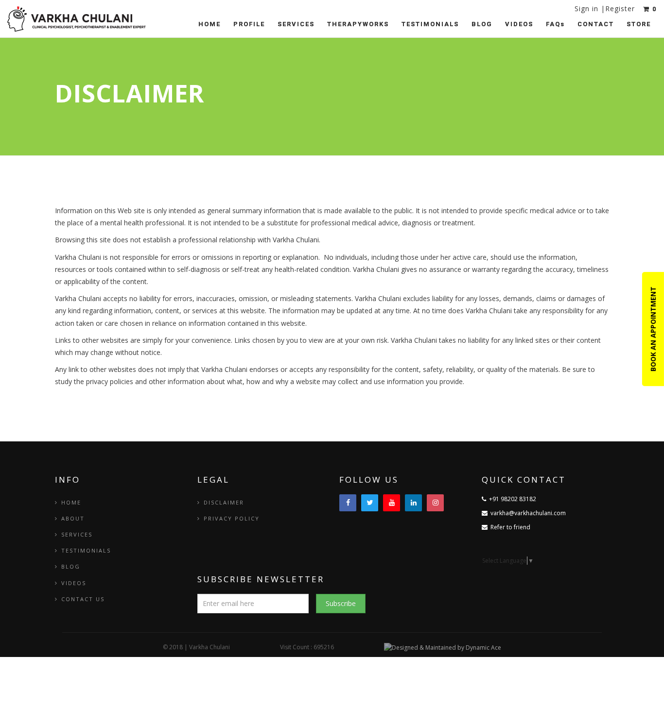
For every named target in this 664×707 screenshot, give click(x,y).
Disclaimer (224, 502)
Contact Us (83, 599)
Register (620, 8)
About (73, 518)
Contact (595, 24)
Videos (519, 24)
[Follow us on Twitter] (369, 502)
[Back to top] (635, 678)
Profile (249, 24)
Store (639, 24)
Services (296, 24)
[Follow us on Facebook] (347, 502)
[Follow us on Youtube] (391, 502)
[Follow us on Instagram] (435, 502)
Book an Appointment (653, 328)
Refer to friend (509, 527)
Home (209, 24)
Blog (482, 24)
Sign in (588, 8)
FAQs (555, 24)
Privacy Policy (232, 518)
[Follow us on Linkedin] (413, 502)
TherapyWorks (358, 24)
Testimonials (430, 24)
